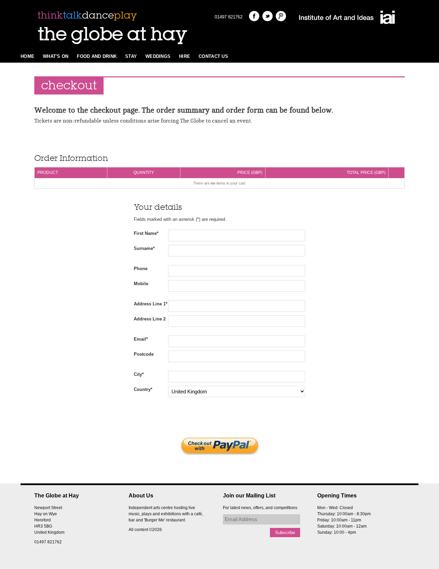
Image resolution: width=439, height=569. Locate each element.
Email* (141, 339)
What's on (55, 56)
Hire (184, 56)
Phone (140, 268)
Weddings (157, 56)
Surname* (144, 248)
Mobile (141, 283)
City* (139, 374)
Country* (143, 389)
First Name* (146, 233)
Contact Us (213, 56)
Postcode (144, 354)
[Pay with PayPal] (219, 445)
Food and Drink (97, 56)
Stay (131, 56)
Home (27, 56)
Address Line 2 (150, 318)
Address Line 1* (150, 303)
